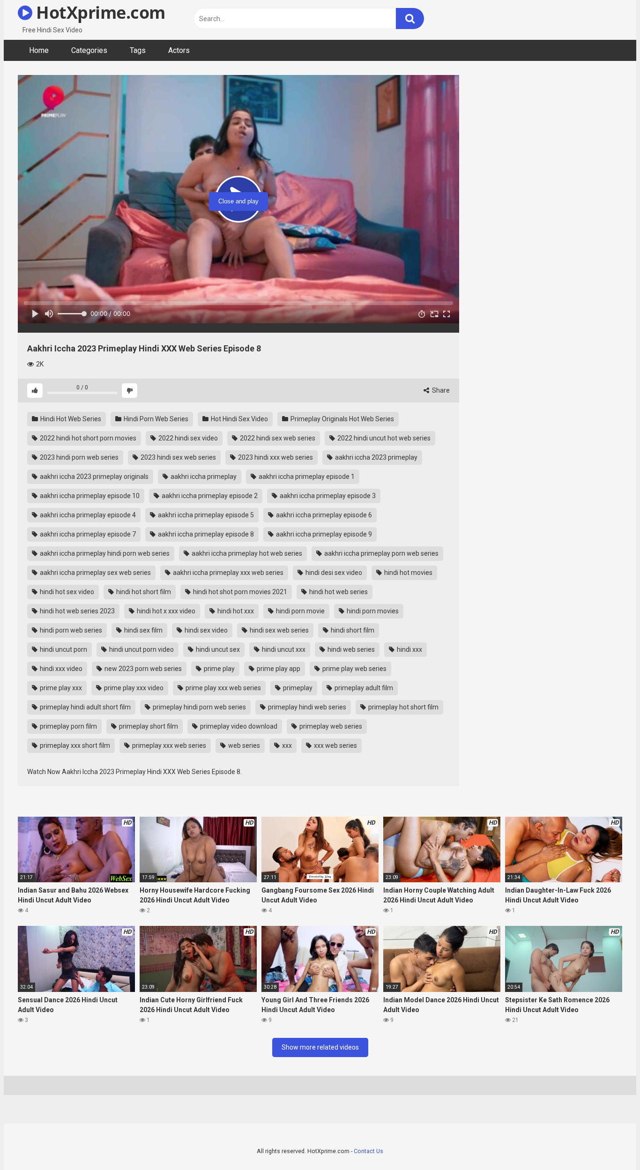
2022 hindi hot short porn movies (87, 438)
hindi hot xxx (235, 611)
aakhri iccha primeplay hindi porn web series (104, 553)
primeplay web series (330, 726)
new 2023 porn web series (142, 668)
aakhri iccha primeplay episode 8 (205, 534)
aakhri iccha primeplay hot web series (246, 553)
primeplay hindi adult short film (84, 707)
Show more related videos (320, 1047)
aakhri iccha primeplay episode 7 (87, 534)
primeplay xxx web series (168, 745)
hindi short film (351, 630)
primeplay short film (148, 726)
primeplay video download (238, 726)
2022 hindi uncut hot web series (383, 438)
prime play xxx (60, 688)
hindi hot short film (143, 592)
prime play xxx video (133, 688)
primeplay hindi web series (306, 707)
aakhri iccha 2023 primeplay (375, 457)
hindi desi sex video (333, 572)
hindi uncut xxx (282, 649)
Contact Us (368, 1151)
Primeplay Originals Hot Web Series (341, 419)
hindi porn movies (372, 611)
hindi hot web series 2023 (76, 611)
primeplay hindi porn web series (198, 707)
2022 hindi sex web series (276, 438)
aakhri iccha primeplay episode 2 (209, 495)
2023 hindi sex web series (177, 457)
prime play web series (354, 668)
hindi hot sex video (66, 592)
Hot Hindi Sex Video (238, 419)
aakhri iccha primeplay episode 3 (327, 495)
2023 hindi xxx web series (275, 457)
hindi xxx (408, 649)
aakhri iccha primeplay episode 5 (205, 515)
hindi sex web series (278, 630)
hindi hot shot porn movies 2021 (239, 592)
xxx (286, 745)
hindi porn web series (70, 630)
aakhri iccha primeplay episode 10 (89, 495)
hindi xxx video (60, 668)
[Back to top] (608, 1141)
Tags (138, 50)
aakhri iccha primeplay (203, 476)
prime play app (277, 668)
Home (39, 50)
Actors (179, 50)
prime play (218, 668)
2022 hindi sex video (187, 438)
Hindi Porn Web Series (155, 419)
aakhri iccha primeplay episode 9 (323, 534)
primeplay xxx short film (74, 745)
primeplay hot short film (403, 707)
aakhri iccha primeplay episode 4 (87, 515)
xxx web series (335, 745)
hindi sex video (205, 630)
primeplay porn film (67, 726)
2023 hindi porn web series (78, 457)
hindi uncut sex (217, 649)
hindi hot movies (407, 572)
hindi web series (350, 649)
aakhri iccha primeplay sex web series (94, 572)
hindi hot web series (338, 592)
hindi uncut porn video (141, 649)
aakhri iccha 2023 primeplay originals (93, 476)
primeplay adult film (363, 688)
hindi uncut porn (62, 649)
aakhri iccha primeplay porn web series (381, 553)
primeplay (297, 688)
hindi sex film (143, 630)
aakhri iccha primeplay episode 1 (306, 476)
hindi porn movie (300, 611)
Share (440, 390)
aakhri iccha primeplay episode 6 (323, 515)
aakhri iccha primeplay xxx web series (227, 572)
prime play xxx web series (222, 688)
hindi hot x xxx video (165, 611)
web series (243, 745)
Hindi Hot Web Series (70, 419)
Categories (89, 50)
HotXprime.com (98, 12)
